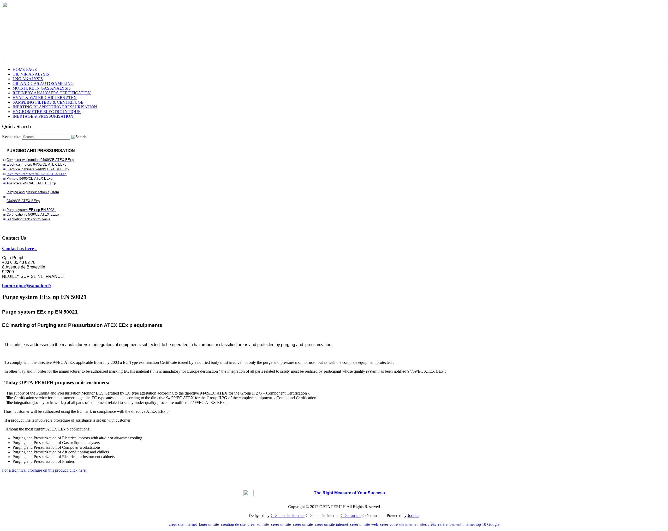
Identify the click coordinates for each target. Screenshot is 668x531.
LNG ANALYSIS (28, 79)
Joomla (413, 515)
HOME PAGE (25, 69)
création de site (233, 524)
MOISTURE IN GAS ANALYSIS (42, 88)
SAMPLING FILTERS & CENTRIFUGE (48, 102)
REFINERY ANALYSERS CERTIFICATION (52, 93)
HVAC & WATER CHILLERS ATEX (45, 97)
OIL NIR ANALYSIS (31, 74)
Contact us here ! (19, 248)
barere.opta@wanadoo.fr (26, 286)
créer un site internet (331, 524)
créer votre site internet (399, 524)
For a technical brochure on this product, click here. (44, 470)
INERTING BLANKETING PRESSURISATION (55, 107)
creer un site (303, 524)
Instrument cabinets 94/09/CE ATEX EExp (37, 174)
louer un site (209, 524)
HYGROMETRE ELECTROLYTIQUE (47, 111)
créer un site (281, 524)
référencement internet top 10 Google (468, 524)
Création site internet (288, 515)
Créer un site (351, 515)
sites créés (428, 524)
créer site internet (183, 524)
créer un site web (364, 524)
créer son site (258, 524)
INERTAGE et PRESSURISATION (43, 116)
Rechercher (11, 136)
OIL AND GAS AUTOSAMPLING (43, 83)
